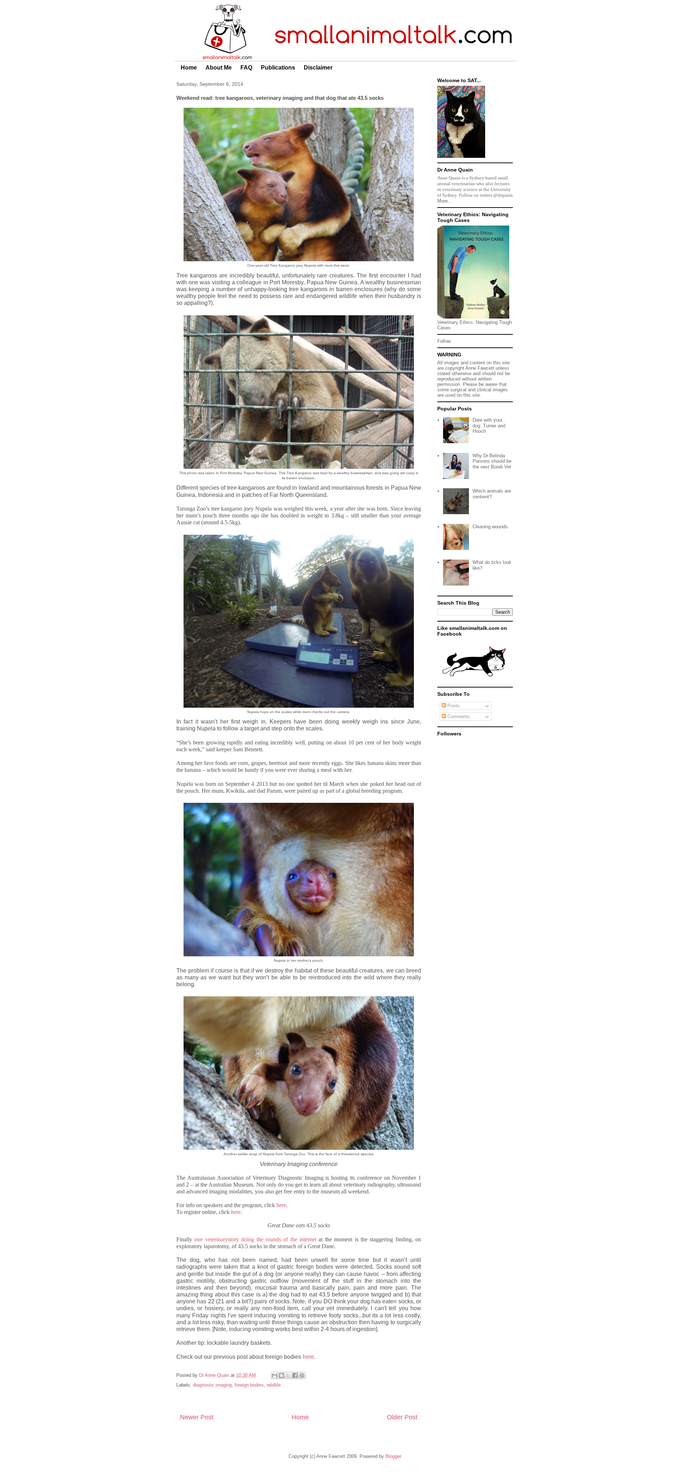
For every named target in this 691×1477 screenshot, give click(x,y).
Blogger (393, 1456)
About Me (219, 67)
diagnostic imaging (212, 1385)
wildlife (274, 1385)
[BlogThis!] (281, 1375)
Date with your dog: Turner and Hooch (489, 425)
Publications (278, 67)
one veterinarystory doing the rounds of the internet (255, 1239)
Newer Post (196, 1417)
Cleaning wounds (490, 526)
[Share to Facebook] (295, 1375)
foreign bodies (249, 1385)
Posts (453, 705)
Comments (458, 716)
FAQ (246, 67)
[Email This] (274, 1375)
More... (444, 201)
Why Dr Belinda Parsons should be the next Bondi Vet (492, 461)
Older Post (402, 1417)
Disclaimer (318, 67)
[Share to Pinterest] (302, 1375)
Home (189, 67)
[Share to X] (288, 1375)
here (281, 1205)
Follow (444, 341)
